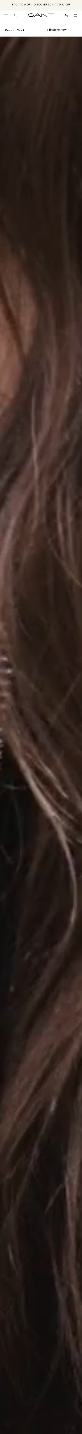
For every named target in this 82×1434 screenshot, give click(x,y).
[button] (6, 15)
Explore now (57, 29)
